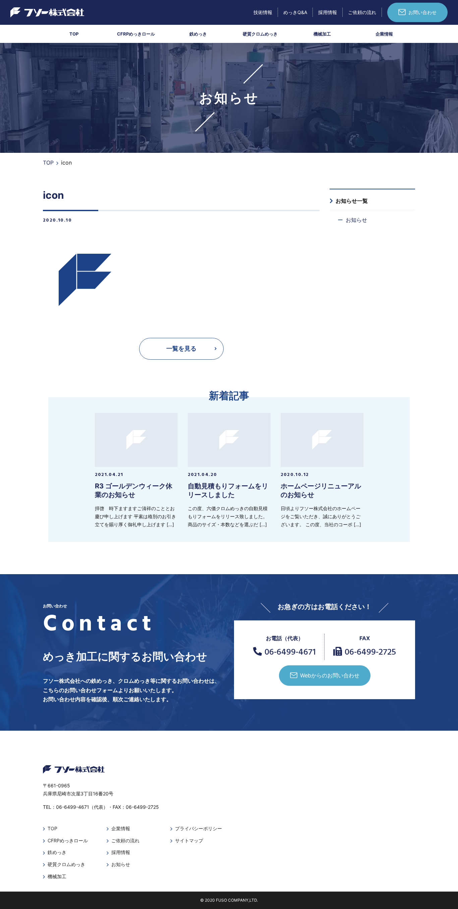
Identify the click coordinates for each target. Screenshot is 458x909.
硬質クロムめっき (260, 34)
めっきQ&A (295, 12)
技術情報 (262, 12)
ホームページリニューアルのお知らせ (321, 490)
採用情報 (327, 12)
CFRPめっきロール (136, 34)
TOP (73, 34)
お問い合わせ (422, 12)
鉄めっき (198, 34)
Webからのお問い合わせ (329, 675)
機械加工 (322, 34)
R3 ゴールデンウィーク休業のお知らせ (133, 490)
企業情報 (384, 34)
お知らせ (356, 220)
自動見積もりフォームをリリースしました (228, 490)
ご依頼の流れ (362, 12)
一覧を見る (181, 348)
